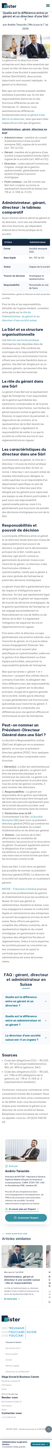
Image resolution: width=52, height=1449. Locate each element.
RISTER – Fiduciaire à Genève (19, 889)
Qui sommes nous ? (13, 1348)
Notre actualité (12, 1354)
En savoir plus (39, 1444)
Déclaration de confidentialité (17, 1372)
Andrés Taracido (17, 24)
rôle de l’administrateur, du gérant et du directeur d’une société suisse (21, 316)
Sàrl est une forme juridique (23, 340)
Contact (9, 1360)
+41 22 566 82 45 (9, 1417)
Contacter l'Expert (28, 1217)
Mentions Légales (12, 1366)
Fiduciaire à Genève (13, 1342)
